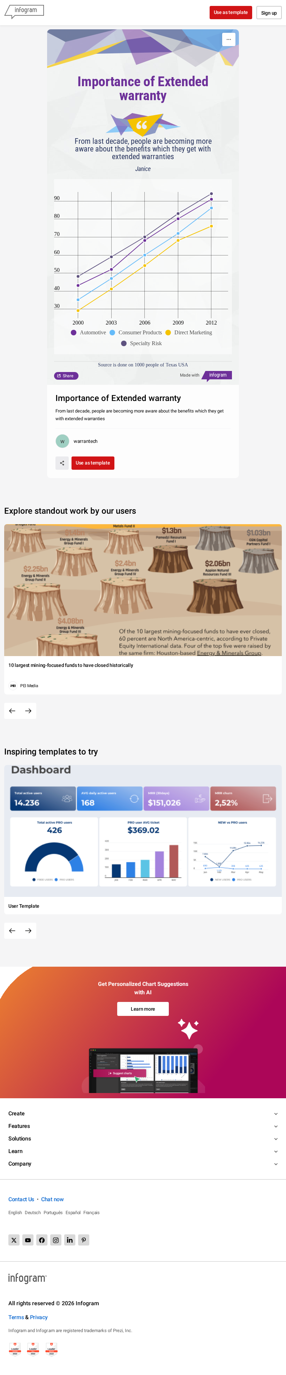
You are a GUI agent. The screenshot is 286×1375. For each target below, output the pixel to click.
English (15, 1212)
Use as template (231, 12)
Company (19, 1163)
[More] (228, 39)
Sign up (269, 13)
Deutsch (33, 1212)
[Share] (62, 463)
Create (16, 1113)
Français (91, 1212)
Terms (16, 1317)
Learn (15, 1151)
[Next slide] (28, 711)
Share (68, 375)
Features (19, 1126)
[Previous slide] (12, 711)
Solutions (19, 1138)
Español (73, 1212)
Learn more (143, 1009)
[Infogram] (24, 12)
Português (53, 1212)
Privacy (39, 1317)
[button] (90, 332)
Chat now (52, 1199)
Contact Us (21, 1199)
